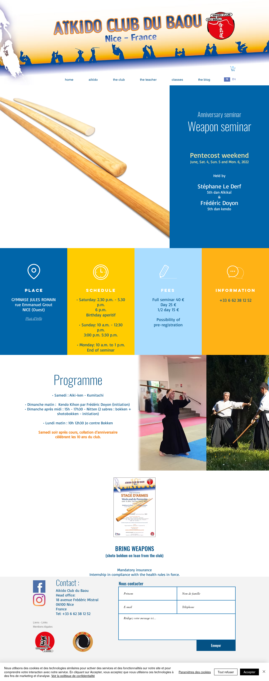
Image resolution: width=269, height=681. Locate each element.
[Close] (263, 672)
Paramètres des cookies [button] (195, 672)
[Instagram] (39, 600)
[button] (233, 68)
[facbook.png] (39, 586)
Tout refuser (226, 672)
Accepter (249, 672)
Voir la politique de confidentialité (73, 676)
